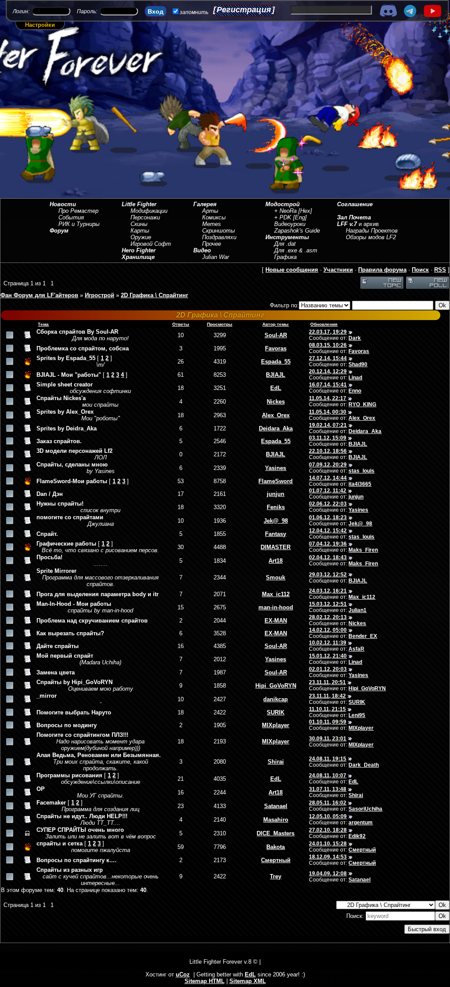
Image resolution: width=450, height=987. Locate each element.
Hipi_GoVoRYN (275, 685)
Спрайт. (47, 534)
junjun (275, 494)
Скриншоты (218, 230)
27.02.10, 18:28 (328, 830)
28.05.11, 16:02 (327, 803)
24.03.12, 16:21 (328, 591)
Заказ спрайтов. (59, 441)
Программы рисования (69, 775)
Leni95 (356, 715)
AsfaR (356, 649)
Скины (139, 224)
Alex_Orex (276, 415)
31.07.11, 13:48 (327, 789)
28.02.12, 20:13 (328, 617)
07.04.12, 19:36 (328, 544)
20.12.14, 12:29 (328, 371)
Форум (59, 230)
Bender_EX (362, 636)
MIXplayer (275, 725)
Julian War (215, 257)
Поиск (420, 269)
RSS (440, 269)
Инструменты (287, 237)
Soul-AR (276, 335)
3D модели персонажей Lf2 (74, 451)
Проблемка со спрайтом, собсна (82, 348)
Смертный (362, 850)
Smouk (275, 577)
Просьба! (49, 557)
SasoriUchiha (365, 809)
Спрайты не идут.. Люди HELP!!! (81, 816)
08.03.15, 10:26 (328, 345)
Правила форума (382, 269)
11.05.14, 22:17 (327, 398)
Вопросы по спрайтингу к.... (76, 860)
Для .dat (285, 243)
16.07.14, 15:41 (328, 385)
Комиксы (214, 217)
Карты (140, 230)
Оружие (141, 237)
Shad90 (357, 364)
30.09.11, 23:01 (327, 739)
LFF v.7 (347, 224)
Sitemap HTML (205, 981)
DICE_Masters (275, 833)
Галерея (205, 204)
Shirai (276, 761)
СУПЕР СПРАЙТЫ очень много (80, 830)
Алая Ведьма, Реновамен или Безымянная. (98, 755)
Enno (354, 391)
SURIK (356, 702)
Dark (354, 338)
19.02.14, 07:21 (328, 425)
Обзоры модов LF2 (371, 237)
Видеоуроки (289, 224)
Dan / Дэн (49, 494)
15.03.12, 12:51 (328, 604)
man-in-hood (275, 607)
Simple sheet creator (64, 384)
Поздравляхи (219, 237)
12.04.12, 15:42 (328, 531)
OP (40, 789)
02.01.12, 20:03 (328, 669)
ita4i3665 (359, 484)
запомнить (194, 12)
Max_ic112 (276, 594)
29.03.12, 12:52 (328, 575)
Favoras (276, 348)
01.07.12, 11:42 (327, 491)
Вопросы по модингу (66, 725)
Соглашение (355, 204)
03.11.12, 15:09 (327, 438)
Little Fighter (139, 204)
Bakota (275, 847)
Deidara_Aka (276, 428)
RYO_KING (362, 404)
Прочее (211, 243)
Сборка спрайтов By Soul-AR (77, 331)
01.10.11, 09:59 (327, 722)
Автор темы (275, 324)
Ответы (180, 324)
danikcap (275, 699)
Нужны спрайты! (59, 503)
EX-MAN (276, 620)
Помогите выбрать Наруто (73, 712)
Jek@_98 (276, 520)
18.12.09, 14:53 (328, 857)
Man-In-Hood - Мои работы (73, 604)
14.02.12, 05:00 (328, 630)
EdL (275, 388)
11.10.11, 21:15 (327, 709)
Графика (285, 257)
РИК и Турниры (79, 224)
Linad (355, 378)
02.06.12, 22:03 (328, 504)
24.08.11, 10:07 (327, 775)
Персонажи (145, 217)
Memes (211, 224)
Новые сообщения (291, 269)
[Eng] (300, 217)
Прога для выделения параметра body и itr (97, 594)
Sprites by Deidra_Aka (66, 428)
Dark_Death (363, 765)
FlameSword (275, 481)
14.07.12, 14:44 (328, 478)
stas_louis (361, 471)
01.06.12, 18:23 (328, 517)
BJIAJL (275, 374)
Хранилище (138, 257)
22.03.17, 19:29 (328, 332)
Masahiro (275, 819)
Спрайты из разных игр (69, 870)
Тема (43, 324)
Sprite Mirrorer (56, 571)
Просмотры (219, 324)
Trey (275, 876)
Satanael (275, 806)
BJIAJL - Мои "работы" (68, 374)
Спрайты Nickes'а (61, 398)
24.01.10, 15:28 (328, 844)
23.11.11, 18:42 (327, 696)
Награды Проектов (372, 230)
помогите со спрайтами (69, 517)
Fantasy (275, 534)
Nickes (276, 401)
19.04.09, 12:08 (328, 873)
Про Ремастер (78, 211)
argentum (360, 822)
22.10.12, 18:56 (328, 451)
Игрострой (99, 295)
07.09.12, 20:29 (328, 465)
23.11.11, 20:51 (327, 682)
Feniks (276, 507)
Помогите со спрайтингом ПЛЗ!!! (82, 735)
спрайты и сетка (59, 843)
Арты (210, 211)
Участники (338, 269)
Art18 (276, 560)
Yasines (275, 468)
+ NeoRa (285, 211)
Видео (202, 250)
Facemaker (51, 802)
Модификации (149, 211)
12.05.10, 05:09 (328, 816)
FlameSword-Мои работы (71, 481)
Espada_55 (275, 361)
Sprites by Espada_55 (65, 358)
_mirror (46, 695)
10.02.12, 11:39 (327, 643)
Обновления (324, 324)
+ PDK (282, 217)
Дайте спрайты (57, 646)
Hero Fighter (139, 250)
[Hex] (305, 211)
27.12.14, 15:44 (328, 358)
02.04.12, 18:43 (328, 557)
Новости (63, 204)
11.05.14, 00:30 (327, 412)
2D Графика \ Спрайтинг (154, 295)
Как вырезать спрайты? (70, 633)
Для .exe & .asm (295, 250)
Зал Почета (354, 217)
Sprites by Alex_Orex (65, 411)
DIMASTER (275, 547)
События (71, 217)
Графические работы (66, 543)
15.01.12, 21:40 (328, 656)
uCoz (183, 974)
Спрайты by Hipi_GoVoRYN (74, 682)
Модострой (282, 204)
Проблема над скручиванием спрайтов (92, 620)
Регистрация (244, 9)
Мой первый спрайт (64, 655)
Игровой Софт (151, 243)
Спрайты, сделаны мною (72, 464)
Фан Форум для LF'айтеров (39, 295)
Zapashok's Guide (297, 230)
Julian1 (357, 610)
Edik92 (357, 836)
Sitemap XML (247, 981)
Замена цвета (55, 672)
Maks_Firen (363, 550)
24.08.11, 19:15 (327, 759)
